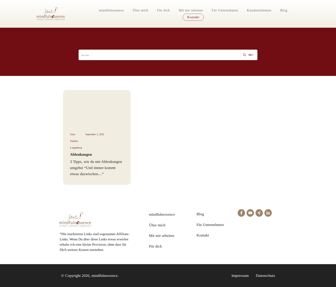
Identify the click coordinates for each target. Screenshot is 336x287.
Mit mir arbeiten (161, 235)
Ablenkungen (81, 154)
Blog (200, 214)
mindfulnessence (162, 214)
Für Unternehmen (210, 224)
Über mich (157, 225)
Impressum (240, 275)
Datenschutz (265, 275)
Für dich (155, 246)
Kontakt (203, 235)
